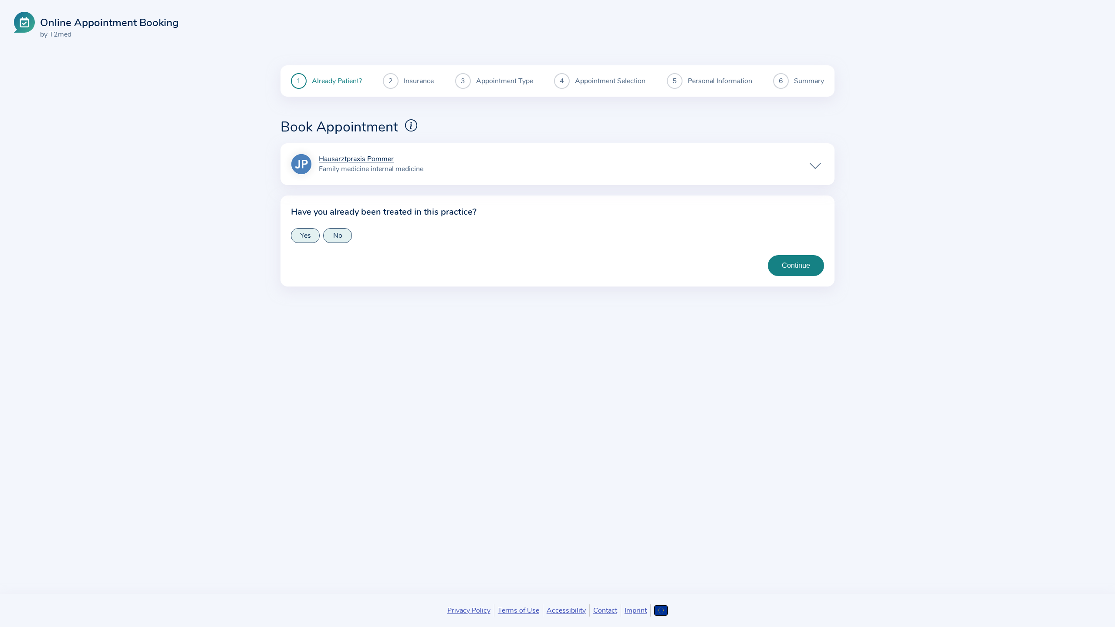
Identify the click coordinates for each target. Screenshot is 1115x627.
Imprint (636, 610)
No (337, 235)
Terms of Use (518, 610)
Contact (605, 610)
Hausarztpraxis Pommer (356, 159)
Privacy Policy (468, 610)
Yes (305, 235)
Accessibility (566, 610)
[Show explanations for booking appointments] (411, 125)
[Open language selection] (661, 610)
